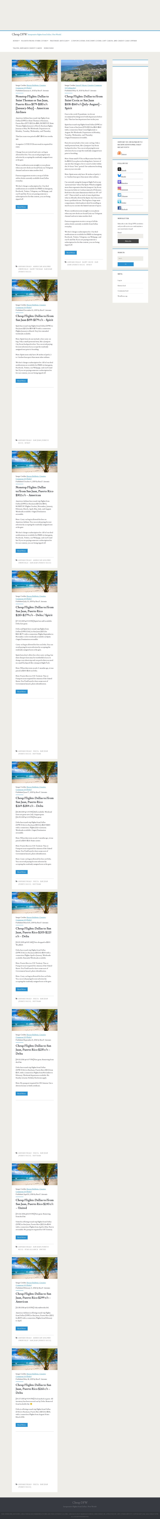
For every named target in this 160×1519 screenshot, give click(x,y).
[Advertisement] (80, 15)
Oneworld (23, 269)
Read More (22, 207)
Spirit (89, 265)
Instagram (124, 190)
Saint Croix (87, 262)
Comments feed (123, 291)
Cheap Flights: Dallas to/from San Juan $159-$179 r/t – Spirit (35, 290)
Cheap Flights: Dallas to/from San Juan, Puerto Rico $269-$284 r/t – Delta (35, 772)
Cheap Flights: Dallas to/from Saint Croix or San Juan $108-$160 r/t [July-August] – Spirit (84, 70)
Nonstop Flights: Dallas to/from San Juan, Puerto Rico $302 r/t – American (35, 461)
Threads (123, 170)
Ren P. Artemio (43, 91)
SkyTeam (37, 754)
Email (119, 233)
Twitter (123, 203)
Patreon (123, 154)
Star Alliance (31, 1249)
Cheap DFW (19, 34)
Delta (36, 751)
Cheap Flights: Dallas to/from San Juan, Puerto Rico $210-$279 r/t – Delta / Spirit (35, 581)
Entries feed (122, 286)
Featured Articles (59, 41)
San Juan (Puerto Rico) (40, 563)
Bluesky (123, 177)
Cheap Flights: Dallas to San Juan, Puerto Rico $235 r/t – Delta (35, 1020)
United (42, 1249)
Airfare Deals (25, 266)
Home (15, 41)
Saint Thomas (36, 269)
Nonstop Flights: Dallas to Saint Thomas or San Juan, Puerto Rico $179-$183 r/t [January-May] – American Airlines (35, 70)
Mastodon (124, 183)
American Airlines (42, 266)
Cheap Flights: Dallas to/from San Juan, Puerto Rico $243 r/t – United (35, 1174)
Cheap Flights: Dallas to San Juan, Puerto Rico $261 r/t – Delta (35, 1359)
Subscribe (49, 48)
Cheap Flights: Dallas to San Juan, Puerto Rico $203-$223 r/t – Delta (35, 903)
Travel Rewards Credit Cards (27, 48)
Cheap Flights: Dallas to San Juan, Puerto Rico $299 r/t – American (35, 1268)
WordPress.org (122, 296)
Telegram (124, 196)
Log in (120, 280)
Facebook (124, 209)
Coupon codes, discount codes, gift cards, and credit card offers (104, 41)
